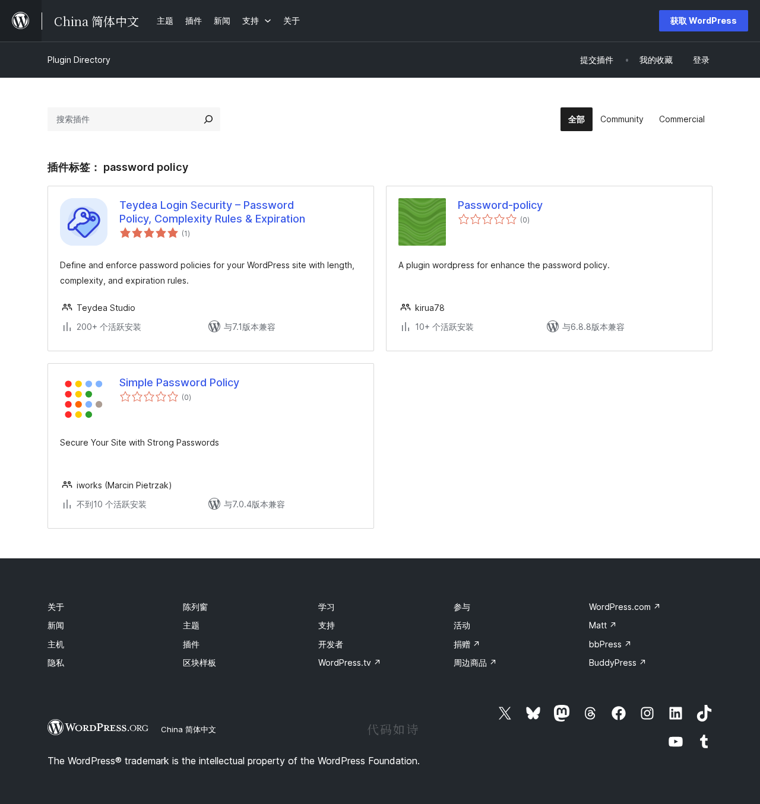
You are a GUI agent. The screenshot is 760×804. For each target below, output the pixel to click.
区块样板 (199, 662)
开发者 (330, 644)
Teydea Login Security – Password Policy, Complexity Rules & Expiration (212, 212)
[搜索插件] (208, 119)
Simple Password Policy (179, 382)
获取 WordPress (703, 20)
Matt (603, 625)
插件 (191, 644)
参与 (462, 607)
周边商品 (475, 662)
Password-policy (500, 205)
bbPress (610, 644)
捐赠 (467, 644)
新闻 (56, 625)
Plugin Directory (79, 60)
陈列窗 (195, 607)
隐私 (56, 662)
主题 (191, 625)
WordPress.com (625, 607)
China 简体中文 (188, 729)
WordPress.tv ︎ (349, 662)
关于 (56, 607)
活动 (462, 625)
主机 (56, 644)
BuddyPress (618, 662)
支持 (326, 625)
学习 (326, 607)
